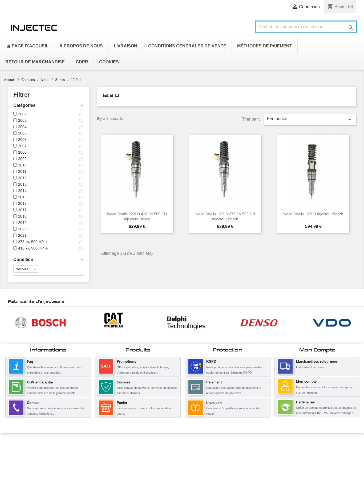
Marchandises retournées (317, 361)
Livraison (214, 403)
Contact (33, 403)
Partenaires (305, 402)
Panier (122, 403)
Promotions (126, 361)
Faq (30, 361)
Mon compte (306, 381)
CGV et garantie (40, 382)
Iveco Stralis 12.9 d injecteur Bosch (313, 214)
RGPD (211, 361)
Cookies (123, 382)
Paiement (214, 382)
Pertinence (310, 119)
